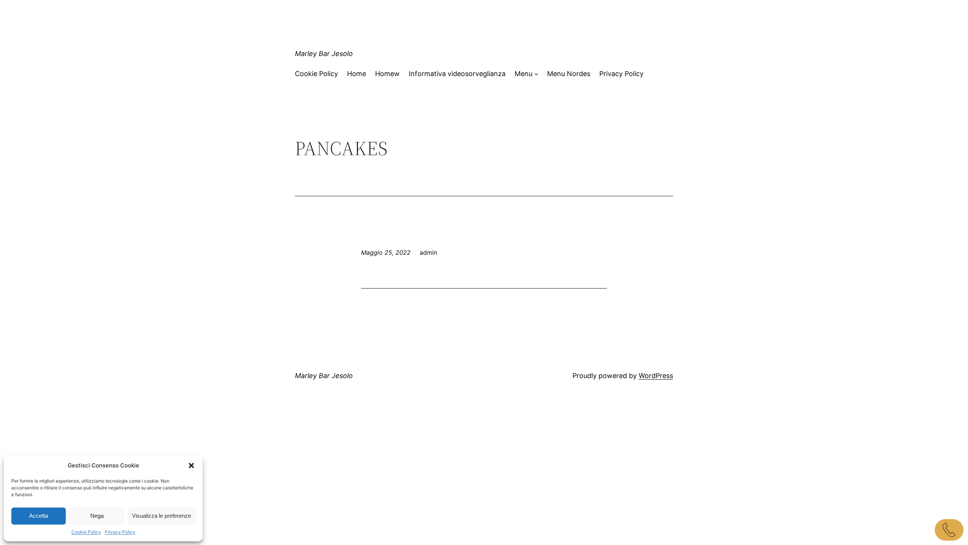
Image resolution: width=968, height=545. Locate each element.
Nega (97, 515)
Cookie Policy (86, 532)
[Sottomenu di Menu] (536, 74)
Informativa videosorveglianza (457, 74)
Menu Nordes (568, 74)
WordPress (656, 376)
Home (356, 74)
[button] (191, 465)
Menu (523, 74)
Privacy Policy (120, 532)
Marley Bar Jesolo (324, 54)
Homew (387, 74)
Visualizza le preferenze (161, 515)
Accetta (38, 515)
